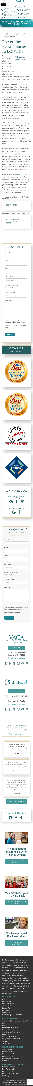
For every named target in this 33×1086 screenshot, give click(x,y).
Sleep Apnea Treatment (11, 1039)
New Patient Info (8, 1054)
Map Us (22, 17)
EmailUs (6, 17)
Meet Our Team (8, 1004)
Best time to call (10, 292)
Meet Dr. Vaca (7, 1001)
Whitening (6, 1043)
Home (4, 999)
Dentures (5, 1025)
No (13, 288)
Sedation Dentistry (9, 1036)
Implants (5, 1034)
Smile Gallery (7, 1049)
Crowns (5, 1023)
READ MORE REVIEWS (16, 801)
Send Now (10, 334)
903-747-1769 (11, 205)
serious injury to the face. (18, 92)
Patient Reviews (8, 1052)
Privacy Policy (7, 1008)
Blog (15, 34)
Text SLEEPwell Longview (25, 14)
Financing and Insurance (11, 1058)
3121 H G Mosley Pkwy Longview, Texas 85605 (15, 221)
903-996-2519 (16, 691)
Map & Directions (18, 658)
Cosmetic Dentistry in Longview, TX (15, 1021)
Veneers (5, 1041)
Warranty (5, 1060)
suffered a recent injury (19, 174)
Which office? (9, 277)
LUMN (22, 1082)
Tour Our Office (7, 1006)
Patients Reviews (8, 1067)
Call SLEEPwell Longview (25, 9)
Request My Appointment (12, 1015)
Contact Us (6, 1012)
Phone (7, 260)
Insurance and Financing (11, 1073)
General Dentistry (8, 1030)
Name (7, 253)
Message (8, 300)
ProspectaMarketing (22, 1084)
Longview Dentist (8, 34)
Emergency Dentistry (10, 1028)
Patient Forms (7, 1056)
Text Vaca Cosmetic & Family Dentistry (9, 14)
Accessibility (6, 1010)
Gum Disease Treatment (11, 1032)
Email (7, 268)
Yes (8, 288)
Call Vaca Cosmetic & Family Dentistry (9, 10)
